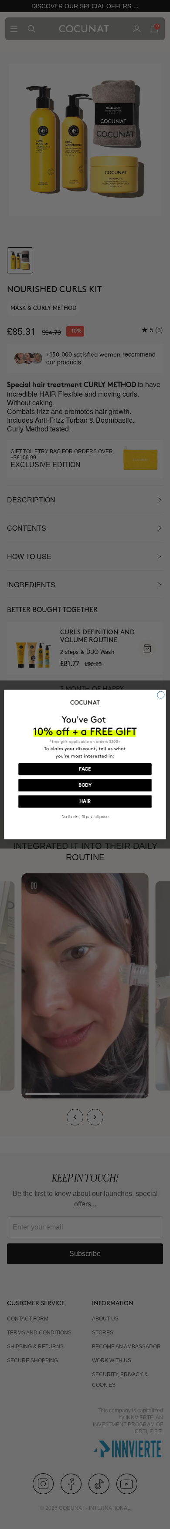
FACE (85, 769)
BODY (85, 785)
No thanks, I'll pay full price (85, 816)
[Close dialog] (160, 694)
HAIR (85, 801)
